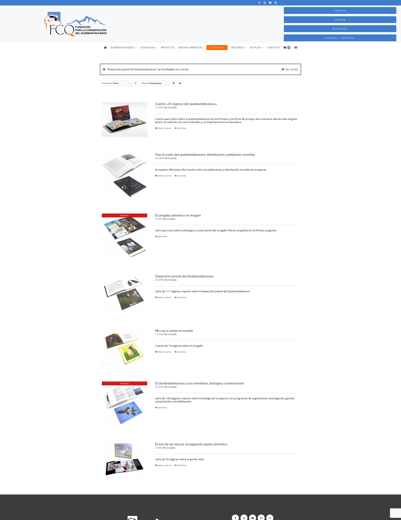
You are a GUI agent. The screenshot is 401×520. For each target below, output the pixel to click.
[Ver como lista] (180, 83)
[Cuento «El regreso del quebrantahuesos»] (124, 119)
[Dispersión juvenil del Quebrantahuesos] (124, 293)
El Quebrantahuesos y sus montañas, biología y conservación (199, 383)
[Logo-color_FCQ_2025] (75, 13)
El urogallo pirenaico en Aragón (178, 215)
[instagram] (275, 3)
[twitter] (264, 3)
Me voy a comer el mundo (174, 331)
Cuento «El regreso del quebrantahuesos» (186, 104)
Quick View (181, 128)
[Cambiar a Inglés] (295, 47)
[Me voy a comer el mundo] (124, 347)
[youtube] (270, 3)
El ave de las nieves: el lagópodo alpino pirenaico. (191, 444)
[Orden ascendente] (136, 83)
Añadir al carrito (164, 128)
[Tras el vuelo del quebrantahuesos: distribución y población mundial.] (124, 175)
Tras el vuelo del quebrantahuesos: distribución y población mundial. (205, 155)
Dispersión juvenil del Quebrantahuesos (184, 276)
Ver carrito (291, 69)
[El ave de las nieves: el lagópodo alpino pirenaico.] (124, 459)
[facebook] (259, 3)
